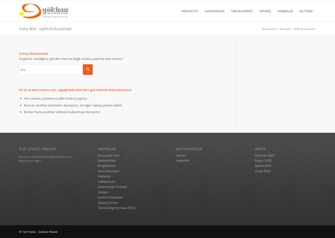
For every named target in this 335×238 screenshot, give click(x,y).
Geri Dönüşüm (108, 171)
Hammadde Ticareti (112, 187)
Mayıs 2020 (263, 160)
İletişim (103, 192)
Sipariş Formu (108, 202)
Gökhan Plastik (48, 232)
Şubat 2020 (263, 165)
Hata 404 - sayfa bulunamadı (45, 28)
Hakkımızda (106, 181)
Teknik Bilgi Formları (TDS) (116, 208)
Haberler (104, 176)
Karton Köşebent (110, 197)
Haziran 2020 (264, 155)
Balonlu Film (107, 160)
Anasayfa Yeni (108, 155)
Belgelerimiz (107, 165)
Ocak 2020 (262, 171)
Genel (180, 155)
